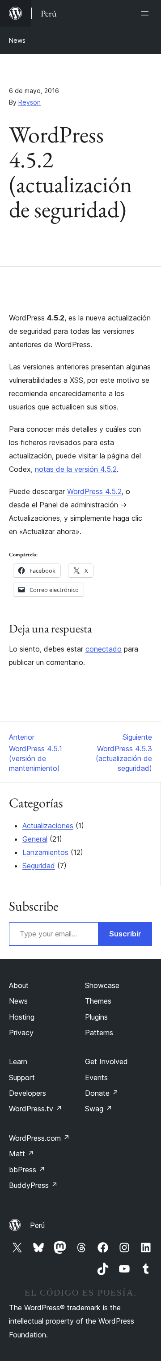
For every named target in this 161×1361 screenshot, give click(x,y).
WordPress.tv (35, 1108)
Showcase (102, 985)
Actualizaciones (47, 825)
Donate (102, 1093)
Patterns (99, 1032)
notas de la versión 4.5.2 (76, 469)
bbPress (27, 1169)
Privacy (21, 1032)
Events (96, 1077)
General (34, 838)
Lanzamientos (45, 852)
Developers (27, 1093)
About (19, 985)
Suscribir (125, 933)
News (17, 40)
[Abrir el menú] (146, 13)
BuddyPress (33, 1185)
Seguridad (38, 865)
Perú (37, 1225)
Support (22, 1077)
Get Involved (106, 1061)
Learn (18, 1061)
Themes (98, 1000)
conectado (103, 648)
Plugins (96, 1017)
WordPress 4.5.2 (94, 491)
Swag (98, 1108)
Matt (21, 1153)
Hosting (21, 1017)
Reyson (29, 102)
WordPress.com (39, 1138)
